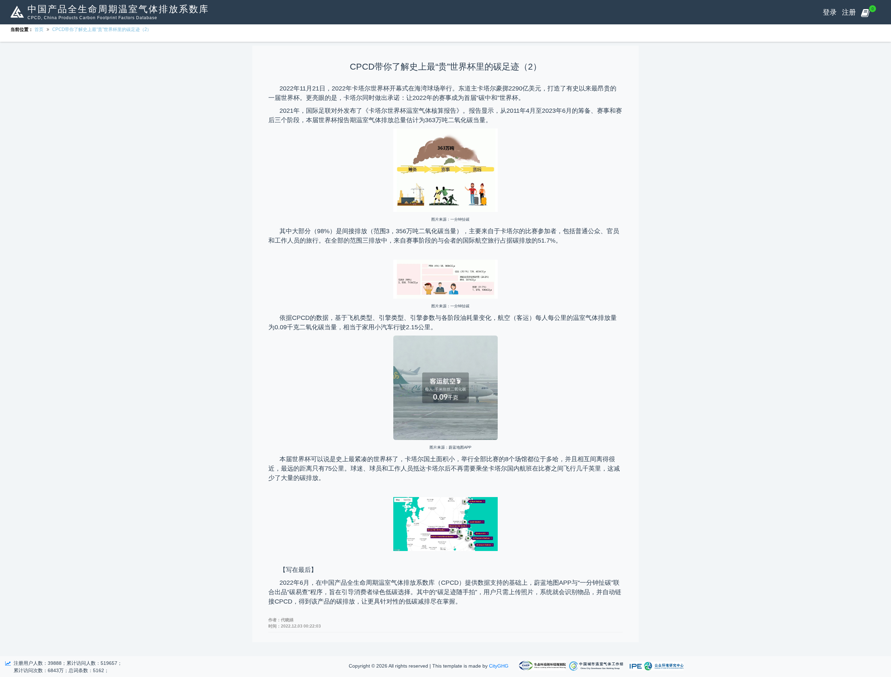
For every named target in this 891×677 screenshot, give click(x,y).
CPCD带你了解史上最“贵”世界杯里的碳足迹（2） (101, 29)
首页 (39, 29)
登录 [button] (830, 12)
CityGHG (498, 666)
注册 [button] (849, 12)
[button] (865, 12)
